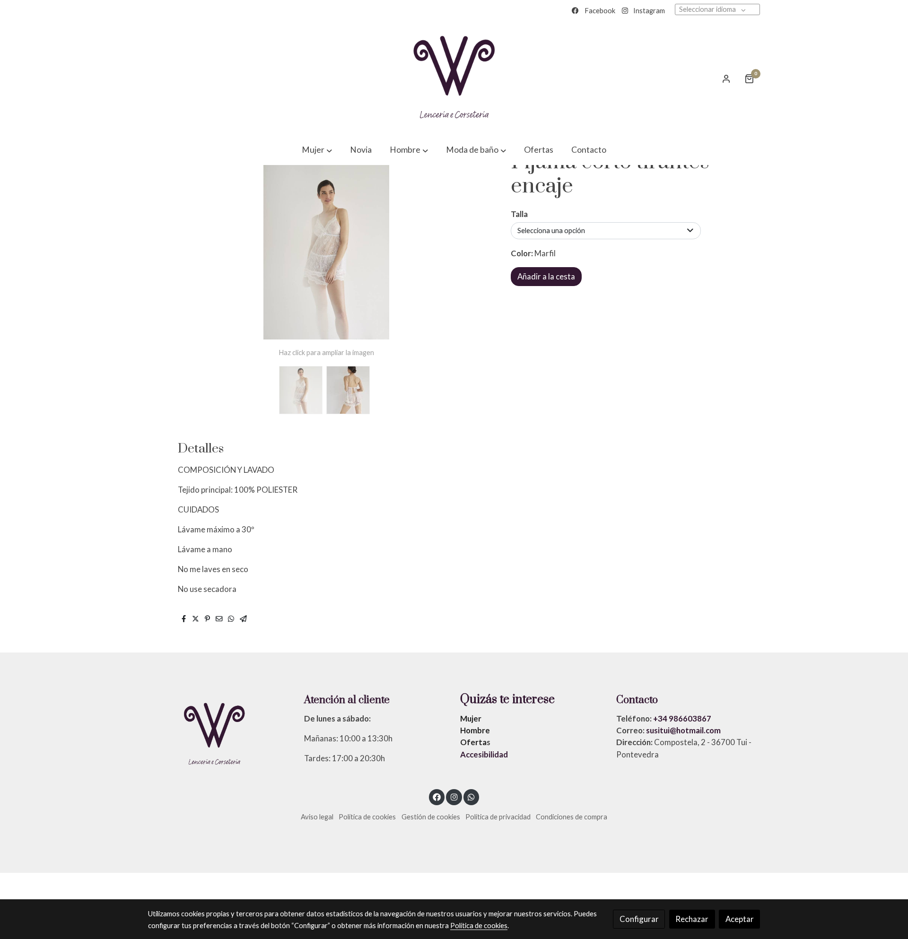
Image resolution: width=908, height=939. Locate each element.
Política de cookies (367, 817)
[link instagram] (454, 796)
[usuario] (726, 78)
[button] (316, 150)
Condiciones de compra (571, 817)
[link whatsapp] (471, 796)
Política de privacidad (498, 817)
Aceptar (739, 919)
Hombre (475, 730)
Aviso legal (317, 817)
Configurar (639, 919)
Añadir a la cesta (546, 276)
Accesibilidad (484, 754)
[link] (454, 78)
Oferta (473, 742)
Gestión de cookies (431, 817)
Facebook (600, 11)
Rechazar (691, 919)
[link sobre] (220, 734)
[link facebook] (437, 796)
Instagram (649, 11)
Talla (519, 214)
